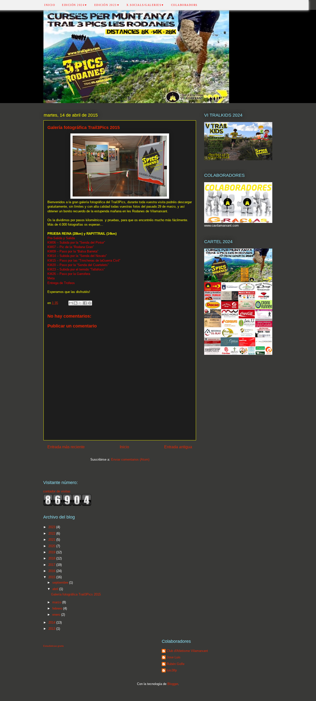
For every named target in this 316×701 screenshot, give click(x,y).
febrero (57, 608)
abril (55, 589)
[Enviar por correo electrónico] (70, 303)
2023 (52, 527)
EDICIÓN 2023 (107, 4)
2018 (52, 558)
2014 (52, 622)
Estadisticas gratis (53, 646)
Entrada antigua (178, 447)
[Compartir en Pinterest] (89, 303)
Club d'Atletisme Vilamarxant (187, 651)
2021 (52, 539)
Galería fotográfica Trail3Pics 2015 (76, 594)
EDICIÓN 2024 (74, 4)
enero (56, 614)
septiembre (60, 582)
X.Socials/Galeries (145, 4)
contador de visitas (56, 491)
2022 (52, 533)
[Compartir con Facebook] (84, 303)
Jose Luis (173, 657)
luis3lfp (172, 670)
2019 (52, 552)
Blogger (172, 684)
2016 (52, 571)
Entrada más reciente (66, 447)
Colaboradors (184, 4)
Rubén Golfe (175, 664)
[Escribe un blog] (75, 303)
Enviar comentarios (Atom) (130, 459)
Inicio (49, 4)
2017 (52, 565)
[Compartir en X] (80, 303)
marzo (57, 602)
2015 (52, 577)
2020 (52, 546)
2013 (52, 628)
